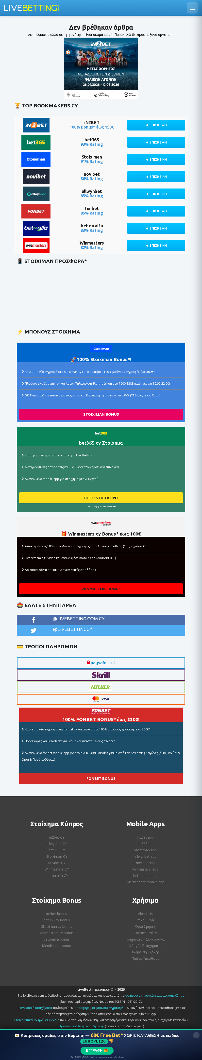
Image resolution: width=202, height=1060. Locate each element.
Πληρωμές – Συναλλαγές (145, 939)
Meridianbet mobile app (145, 882)
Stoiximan (92, 156)
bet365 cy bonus (57, 920)
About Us (145, 913)
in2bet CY (56, 837)
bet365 (91, 139)
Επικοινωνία (145, 920)
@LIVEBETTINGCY (72, 629)
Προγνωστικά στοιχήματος (34, 1008)
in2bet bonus (56, 913)
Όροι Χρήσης (145, 926)
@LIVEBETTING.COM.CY (79, 618)
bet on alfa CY (57, 875)
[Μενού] (192, 8)
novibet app (145, 862)
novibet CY (56, 862)
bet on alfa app (145, 875)
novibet (92, 174)
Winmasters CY (57, 869)
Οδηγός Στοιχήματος (145, 945)
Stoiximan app (145, 850)
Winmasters (92, 242)
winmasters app (145, 869)
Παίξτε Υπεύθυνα (145, 958)
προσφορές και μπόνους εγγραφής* (99, 1008)
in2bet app (145, 837)
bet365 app (145, 843)
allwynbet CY (57, 843)
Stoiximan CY (56, 856)
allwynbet (92, 191)
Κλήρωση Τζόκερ (145, 952)
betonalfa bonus (57, 939)
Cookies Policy (145, 932)
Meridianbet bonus (57, 945)
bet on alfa (92, 225)
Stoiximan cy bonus (56, 926)
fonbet (92, 208)
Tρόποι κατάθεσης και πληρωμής (82, 1026)
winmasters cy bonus (57, 932)
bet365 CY (57, 850)
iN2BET (92, 122)
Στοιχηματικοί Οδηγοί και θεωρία (36, 1020)
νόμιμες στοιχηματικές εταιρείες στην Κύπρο (154, 995)
